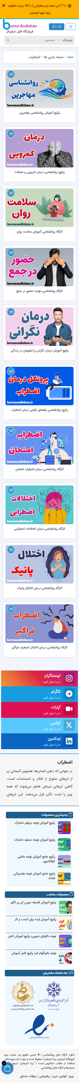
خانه (70, 57)
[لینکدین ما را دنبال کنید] (69, 741)
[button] (3, 5)
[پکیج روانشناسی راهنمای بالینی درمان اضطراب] (39, 385)
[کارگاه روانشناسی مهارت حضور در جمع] (39, 267)
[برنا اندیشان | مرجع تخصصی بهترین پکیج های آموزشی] (19, 26)
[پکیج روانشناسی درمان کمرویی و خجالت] (39, 148)
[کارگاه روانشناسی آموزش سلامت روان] (39, 207)
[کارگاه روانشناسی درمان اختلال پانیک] (39, 563)
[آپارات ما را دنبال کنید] (69, 710)
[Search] (8, 40)
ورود (71, 1076)
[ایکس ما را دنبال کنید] (69, 726)
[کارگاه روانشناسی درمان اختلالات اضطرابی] (39, 504)
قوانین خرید (59, 1076)
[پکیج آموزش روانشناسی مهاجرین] (39, 88)
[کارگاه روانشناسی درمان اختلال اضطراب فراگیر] (39, 623)
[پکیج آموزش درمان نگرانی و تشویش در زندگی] (39, 326)
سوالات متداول (28, 1076)
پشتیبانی (44, 1076)
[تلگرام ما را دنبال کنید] (69, 694)
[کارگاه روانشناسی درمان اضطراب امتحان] (39, 445)
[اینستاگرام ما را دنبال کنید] (69, 678)
